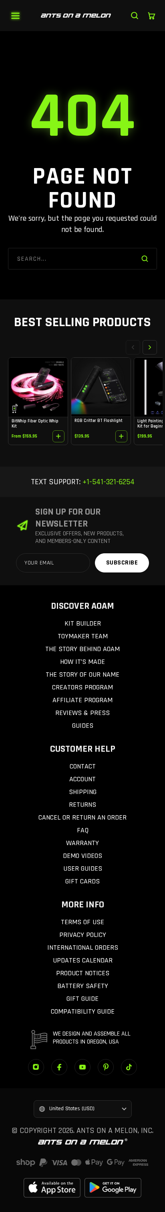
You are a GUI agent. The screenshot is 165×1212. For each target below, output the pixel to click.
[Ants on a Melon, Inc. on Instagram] (36, 1067)
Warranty (82, 843)
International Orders (82, 947)
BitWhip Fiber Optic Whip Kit (35, 423)
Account (82, 779)
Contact (83, 766)
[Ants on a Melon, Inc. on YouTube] (82, 1067)
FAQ (83, 830)
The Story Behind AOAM (82, 649)
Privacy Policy (82, 934)
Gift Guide (82, 998)
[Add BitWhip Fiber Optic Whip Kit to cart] (58, 436)
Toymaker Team (83, 636)
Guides (82, 725)
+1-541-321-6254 (107, 482)
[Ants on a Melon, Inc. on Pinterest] (105, 1067)
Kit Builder (82, 623)
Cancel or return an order (82, 817)
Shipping (83, 791)
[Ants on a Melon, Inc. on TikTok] (129, 1067)
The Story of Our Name (82, 674)
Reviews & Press (82, 712)
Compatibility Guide (83, 1011)
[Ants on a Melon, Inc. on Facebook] (59, 1067)
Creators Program (82, 687)
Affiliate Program (82, 700)
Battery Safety (82, 985)
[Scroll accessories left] (133, 347)
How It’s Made (82, 661)
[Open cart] (151, 15)
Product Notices (82, 973)
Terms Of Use (82, 922)
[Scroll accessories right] (150, 347)
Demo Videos (82, 855)
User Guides (82, 868)
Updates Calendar (83, 960)
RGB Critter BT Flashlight (98, 421)
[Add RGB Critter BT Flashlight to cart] (121, 436)
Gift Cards (82, 881)
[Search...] (134, 15)
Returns (82, 804)
